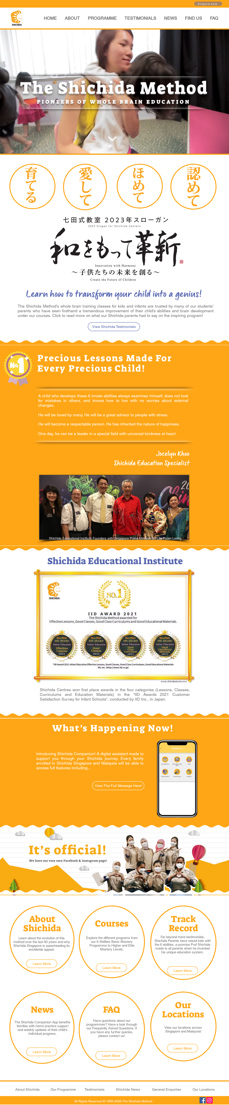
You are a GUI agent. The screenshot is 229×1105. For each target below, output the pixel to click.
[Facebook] (202, 1100)
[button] (102, 18)
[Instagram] (209, 1100)
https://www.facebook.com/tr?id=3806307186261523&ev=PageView (29, 243)
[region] (32, 186)
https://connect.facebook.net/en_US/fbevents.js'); (20, 230)
